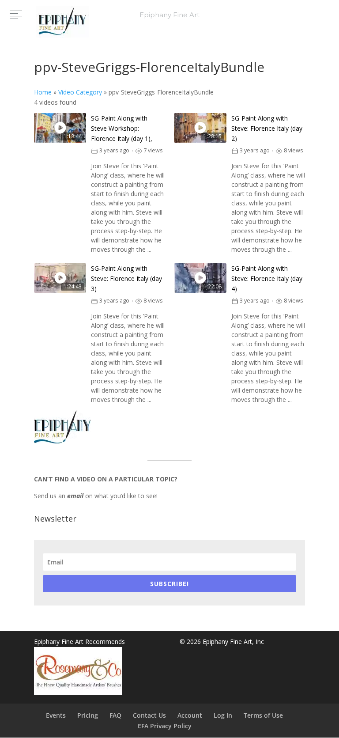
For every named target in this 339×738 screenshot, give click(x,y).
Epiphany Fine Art (169, 15)
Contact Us (149, 715)
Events (56, 715)
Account (189, 715)
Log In (223, 715)
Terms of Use (263, 715)
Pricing (87, 715)
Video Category (80, 92)
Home (43, 92)
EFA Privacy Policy (165, 726)
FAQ (115, 715)
